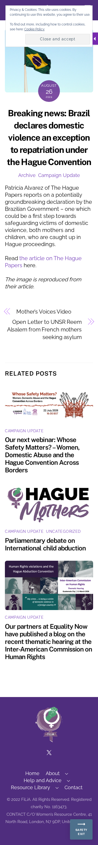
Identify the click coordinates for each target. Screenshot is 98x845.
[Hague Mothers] (49, 740)
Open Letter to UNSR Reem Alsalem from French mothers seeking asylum (44, 329)
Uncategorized (63, 531)
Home (32, 773)
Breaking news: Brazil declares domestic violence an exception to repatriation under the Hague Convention (49, 137)
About (53, 773)
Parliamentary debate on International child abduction (45, 544)
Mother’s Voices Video (43, 311)
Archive (27, 175)
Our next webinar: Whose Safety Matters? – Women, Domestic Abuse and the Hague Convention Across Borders (42, 455)
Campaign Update (59, 175)
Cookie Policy (34, 29)
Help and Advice (43, 780)
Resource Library (30, 787)
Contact (73, 787)
